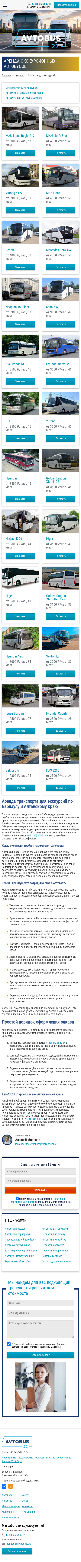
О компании (28, 1511)
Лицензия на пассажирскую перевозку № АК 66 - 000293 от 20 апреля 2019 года (36, 1459)
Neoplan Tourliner (17, 307)
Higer (49, 538)
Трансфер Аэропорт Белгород (21, 1250)
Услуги (25, 1495)
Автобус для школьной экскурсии (24, 92)
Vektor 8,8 (53, 656)
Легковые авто (10, 1517)
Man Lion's (53, 193)
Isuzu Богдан (15, 713)
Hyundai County (56, 713)
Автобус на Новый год (54, 1239)
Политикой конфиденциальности (30, 1344)
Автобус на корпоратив (18, 1234)
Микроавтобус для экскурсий (22, 87)
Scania (10, 250)
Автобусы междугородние (19, 1255)
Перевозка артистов (53, 1245)
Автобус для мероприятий (56, 1261)
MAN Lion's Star (56, 135)
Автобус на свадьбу (16, 1228)
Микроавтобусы (11, 1506)
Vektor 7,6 (12, 770)
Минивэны (8, 1511)
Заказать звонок (66, 4)
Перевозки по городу (53, 1234)
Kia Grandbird (15, 364)
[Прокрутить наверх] (12, 1553)
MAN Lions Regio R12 (20, 135)
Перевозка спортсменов (55, 1250)
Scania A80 (53, 307)
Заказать (20, 152)
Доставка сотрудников (17, 1245)
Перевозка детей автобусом (20, 1239)
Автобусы (7, 1500)
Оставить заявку (40, 1354)
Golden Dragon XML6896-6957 (56, 597)
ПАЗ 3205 (52, 770)
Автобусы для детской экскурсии (24, 97)
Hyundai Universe (57, 364)
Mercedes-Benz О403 (60, 250)
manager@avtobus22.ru (18, 1543)
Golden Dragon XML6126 (56, 480)
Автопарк (7, 1495)
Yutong (51, 421)
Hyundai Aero (15, 656)
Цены (25, 1500)
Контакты (27, 1506)
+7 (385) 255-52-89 (41, 3)
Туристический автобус (18, 1261)
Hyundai (11, 478)
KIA (8, 421)
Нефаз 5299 (14, 538)
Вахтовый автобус (52, 1255)
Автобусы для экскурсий (55, 1228)
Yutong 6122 (14, 193)
